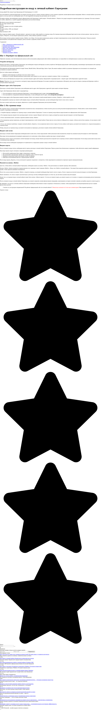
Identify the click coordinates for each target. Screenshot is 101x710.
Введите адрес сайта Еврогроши (11, 47)
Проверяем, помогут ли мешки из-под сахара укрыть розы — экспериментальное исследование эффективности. (28, 704)
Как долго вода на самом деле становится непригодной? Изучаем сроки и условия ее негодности (24, 654)
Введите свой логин (8, 49)
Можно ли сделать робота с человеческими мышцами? (14, 675)
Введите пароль (7, 51)
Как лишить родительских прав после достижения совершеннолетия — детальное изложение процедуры (26, 679)
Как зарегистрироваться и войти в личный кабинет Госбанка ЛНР (16, 662)
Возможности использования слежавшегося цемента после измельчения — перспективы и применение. (26, 700)
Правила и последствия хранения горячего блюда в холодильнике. (17, 683)
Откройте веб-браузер (8, 45)
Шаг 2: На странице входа (9, 48)
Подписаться (31, 651)
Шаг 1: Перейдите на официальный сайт (13, 44)
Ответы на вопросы (5, 2)
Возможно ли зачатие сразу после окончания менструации (15, 687)
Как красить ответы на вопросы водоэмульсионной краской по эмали (17, 692)
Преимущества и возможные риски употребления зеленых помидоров (18, 696)
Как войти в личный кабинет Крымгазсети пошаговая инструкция (17, 658)
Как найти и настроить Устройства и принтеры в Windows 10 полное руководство (20, 666)
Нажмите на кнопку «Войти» (10, 52)
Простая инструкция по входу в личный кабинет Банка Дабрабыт (16, 670)
